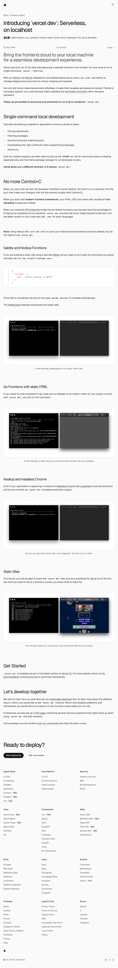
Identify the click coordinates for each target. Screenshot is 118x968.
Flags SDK (85, 822)
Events (6, 918)
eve (7, 801)
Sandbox (7, 784)
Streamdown (86, 834)
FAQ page (40, 713)
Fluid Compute (48, 784)
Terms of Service (49, 910)
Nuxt (44, 822)
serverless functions (76, 91)
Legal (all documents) (51, 926)
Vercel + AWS (86, 880)
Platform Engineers (12, 884)
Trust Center (47, 930)
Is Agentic (46, 892)
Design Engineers (11, 888)
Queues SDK (88, 830)
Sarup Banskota (89, 37)
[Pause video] (17, 359)
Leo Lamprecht (32, 37)
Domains (7, 830)
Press (5, 914)
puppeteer (86, 486)
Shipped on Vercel (11, 926)
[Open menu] (113, 4)
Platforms (7, 876)
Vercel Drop (11, 814)
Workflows (8, 788)
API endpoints (32, 209)
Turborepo (46, 834)
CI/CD (44, 776)
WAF (82, 780)
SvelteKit (46, 826)
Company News (17, 15)
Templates (84, 872)
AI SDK (6, 776)
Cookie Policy (48, 914)
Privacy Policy (48, 906)
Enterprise (8, 934)
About (6, 906)
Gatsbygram (14, 304)
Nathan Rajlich (18, 37)
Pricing (6, 938)
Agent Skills (8, 826)
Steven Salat (46, 37)
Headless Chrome (65, 486)
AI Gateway (8, 780)
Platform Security (88, 776)
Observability (48, 788)
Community (47, 888)
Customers (85, 864)
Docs (44, 864)
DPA (43, 918)
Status (44, 934)
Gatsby (56, 254)
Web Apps (8, 868)
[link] (13, 755)
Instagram (84, 922)
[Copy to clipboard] (109, 271)
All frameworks (49, 851)
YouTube (83, 918)
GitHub (16, 77)
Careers (7, 910)
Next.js (45, 818)
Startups (7, 922)
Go (40, 393)
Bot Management (88, 784)
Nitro (44, 830)
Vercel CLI (67, 673)
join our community (49, 723)
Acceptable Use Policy (52, 922)
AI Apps (7, 864)
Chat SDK (87, 826)
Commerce (8, 880)
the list (33, 676)
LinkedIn (83, 914)
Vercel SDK (85, 814)
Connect (10, 792)
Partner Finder (86, 876)
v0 (4, 834)
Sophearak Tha (74, 37)
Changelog (47, 872)
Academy (46, 880)
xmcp (44, 846)
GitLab (28, 77)
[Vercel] (5, 4)
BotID (82, 788)
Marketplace (86, 868)
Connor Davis (59, 37)
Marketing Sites (10, 872)
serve (93, 578)
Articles (45, 884)
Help (5, 942)
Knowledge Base (49, 876)
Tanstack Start (48, 838)
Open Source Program (13, 930)
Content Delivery (49, 780)
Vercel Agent (9, 818)
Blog (5, 15)
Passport (10, 797)
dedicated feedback (61, 699)
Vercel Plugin (12, 822)
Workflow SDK (89, 818)
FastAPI (45, 842)
